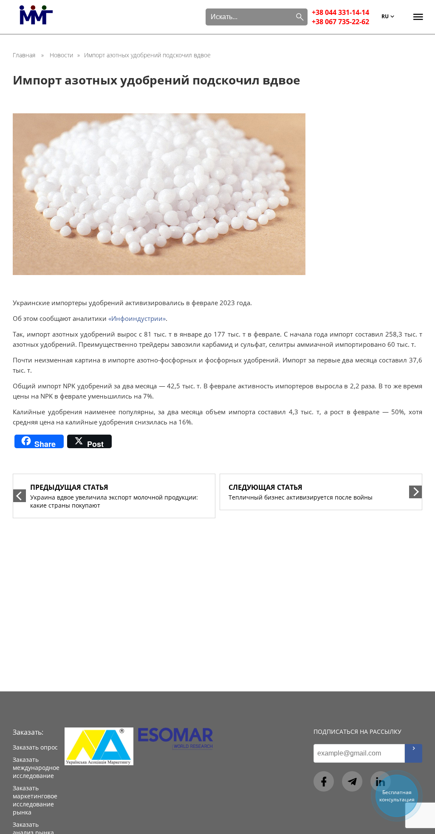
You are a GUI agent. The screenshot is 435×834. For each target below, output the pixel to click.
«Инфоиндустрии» (136, 318)
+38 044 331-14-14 (340, 12)
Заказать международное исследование (36, 767)
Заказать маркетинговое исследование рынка (35, 800)
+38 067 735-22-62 (340, 21)
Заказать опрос (35, 747)
